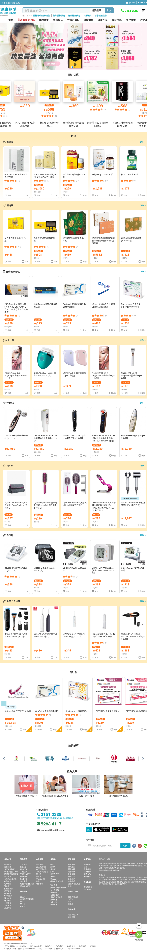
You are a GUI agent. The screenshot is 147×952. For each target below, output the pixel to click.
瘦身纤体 (53, 892)
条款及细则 (71, 946)
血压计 (22, 896)
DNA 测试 (8, 895)
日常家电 (71, 864)
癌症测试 (7, 891)
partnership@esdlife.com (111, 870)
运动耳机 (71, 917)
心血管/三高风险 (10, 879)
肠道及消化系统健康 (58, 887)
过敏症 (6, 886)
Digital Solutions (73, 948)
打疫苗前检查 (9, 869)
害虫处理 (71, 881)
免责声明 (93, 946)
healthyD (49, 948)
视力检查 (7, 898)
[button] (72, 67)
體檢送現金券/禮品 (41, 15)
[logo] (8, 16)
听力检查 (7, 900)
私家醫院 (87, 15)
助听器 (22, 906)
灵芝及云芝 (54, 874)
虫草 (52, 871)
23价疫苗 (23, 869)
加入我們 (59, 946)
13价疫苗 (23, 871)
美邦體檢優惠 (59, 15)
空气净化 (71, 867)
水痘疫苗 (23, 881)
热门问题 (87, 889)
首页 (10, 20)
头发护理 (53, 902)
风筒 (69, 901)
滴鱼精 (53, 876)
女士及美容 (54, 890)
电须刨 (70, 899)
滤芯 (38, 881)
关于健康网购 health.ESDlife (15, 946)
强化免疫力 (54, 885)
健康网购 (59, 948)
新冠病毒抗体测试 (11, 871)
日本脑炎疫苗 (25, 886)
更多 (142, 141)
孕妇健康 (53, 904)
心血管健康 (54, 894)
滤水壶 (38, 874)
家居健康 (87, 869)
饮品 (69, 886)
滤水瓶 (38, 876)
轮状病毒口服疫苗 (27, 883)
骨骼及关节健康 (56, 897)
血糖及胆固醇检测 (27, 899)
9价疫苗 (23, 867)
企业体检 (7, 907)
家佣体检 (7, 893)
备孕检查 (7, 883)
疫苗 (85, 867)
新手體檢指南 (101, 15)
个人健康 (87, 871)
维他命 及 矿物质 (56, 881)
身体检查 (87, 864)
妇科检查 (7, 867)
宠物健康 (71, 871)
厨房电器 (71, 869)
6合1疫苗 (23, 879)
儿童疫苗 (23, 864)
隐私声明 (82, 946)
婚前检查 (7, 881)
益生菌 (53, 869)
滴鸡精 (53, 867)
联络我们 (48, 946)
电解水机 (39, 883)
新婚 (20, 948)
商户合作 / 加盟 (36, 946)
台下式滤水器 (41, 869)
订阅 (125, 845)
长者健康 (71, 874)
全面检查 (7, 864)
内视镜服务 (8, 888)
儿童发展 (7, 905)
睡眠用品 (71, 879)
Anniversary (30, 948)
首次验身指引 (89, 887)
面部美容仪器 (73, 896)
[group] (73, 46)
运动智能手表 (73, 914)
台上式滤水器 (41, 867)
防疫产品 (71, 876)
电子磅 (22, 904)
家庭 (40, 948)
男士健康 (7, 876)
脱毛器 (70, 904)
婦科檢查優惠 (74, 15)
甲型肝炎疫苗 (25, 874)
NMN (52, 864)
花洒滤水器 (40, 879)
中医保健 (7, 903)
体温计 (22, 901)
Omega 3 (54, 879)
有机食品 (87, 874)
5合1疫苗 (23, 876)
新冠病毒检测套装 (11, 874)
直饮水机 (39, 864)
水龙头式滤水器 (42, 871)
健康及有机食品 (74, 883)
